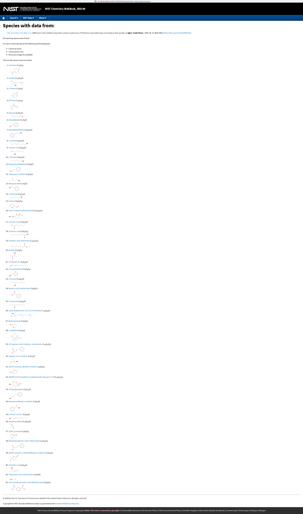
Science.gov (244, 510)
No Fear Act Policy (149, 510)
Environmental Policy (172, 510)
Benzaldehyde (14, 120)
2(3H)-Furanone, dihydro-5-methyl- (23, 366)
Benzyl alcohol (14, 183)
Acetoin (12, 250)
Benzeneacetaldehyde (18, 164)
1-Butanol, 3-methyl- (17, 174)
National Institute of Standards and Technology (22, 9)
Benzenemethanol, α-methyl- (21, 401)
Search (13, 17)
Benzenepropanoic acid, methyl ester (24, 440)
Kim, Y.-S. (27, 33)
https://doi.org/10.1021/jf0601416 (177, 33)
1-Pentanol (13, 194)
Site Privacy (42, 510)
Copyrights (79, 510)
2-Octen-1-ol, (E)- (15, 414)
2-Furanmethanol (16, 269)
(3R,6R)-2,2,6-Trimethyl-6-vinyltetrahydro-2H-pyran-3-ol (31, 377)
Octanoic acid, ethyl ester (19, 240)
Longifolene (13, 330)
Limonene (13, 65)
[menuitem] (3, 18)
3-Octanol (13, 279)
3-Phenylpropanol (16, 389)
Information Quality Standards (211, 510)
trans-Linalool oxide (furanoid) (21, 210)
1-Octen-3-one (14, 222)
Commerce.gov (231, 510)
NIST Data (27, 17)
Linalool (12, 78)
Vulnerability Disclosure (131, 510)
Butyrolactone (14, 321)
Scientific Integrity (189, 510)
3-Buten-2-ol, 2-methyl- (18, 356)
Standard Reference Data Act (67, 503)
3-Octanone (13, 301)
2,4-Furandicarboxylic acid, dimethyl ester (26, 482)
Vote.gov (262, 510)
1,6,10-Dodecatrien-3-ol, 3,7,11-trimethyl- (25, 310)
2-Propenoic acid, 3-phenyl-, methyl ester (25, 344)
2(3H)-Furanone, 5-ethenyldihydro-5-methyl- (27, 452)
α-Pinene (12, 88)
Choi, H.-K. (19, 33)
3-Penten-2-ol (14, 465)
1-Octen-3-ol (14, 147)
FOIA (160, 510)
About (42, 17)
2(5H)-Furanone (15, 431)
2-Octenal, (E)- (14, 262)
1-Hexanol (13, 157)
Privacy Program (67, 510)
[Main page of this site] (3, 18)
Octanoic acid (14, 231)
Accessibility (54, 510)
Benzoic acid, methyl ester (19, 288)
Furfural (12, 201)
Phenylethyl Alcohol (17, 129)
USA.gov (253, 510)
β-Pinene (12, 100)
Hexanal (12, 113)
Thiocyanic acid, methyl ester (21, 474)
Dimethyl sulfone (15, 421)
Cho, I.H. (10, 33)
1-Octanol (13, 140)
